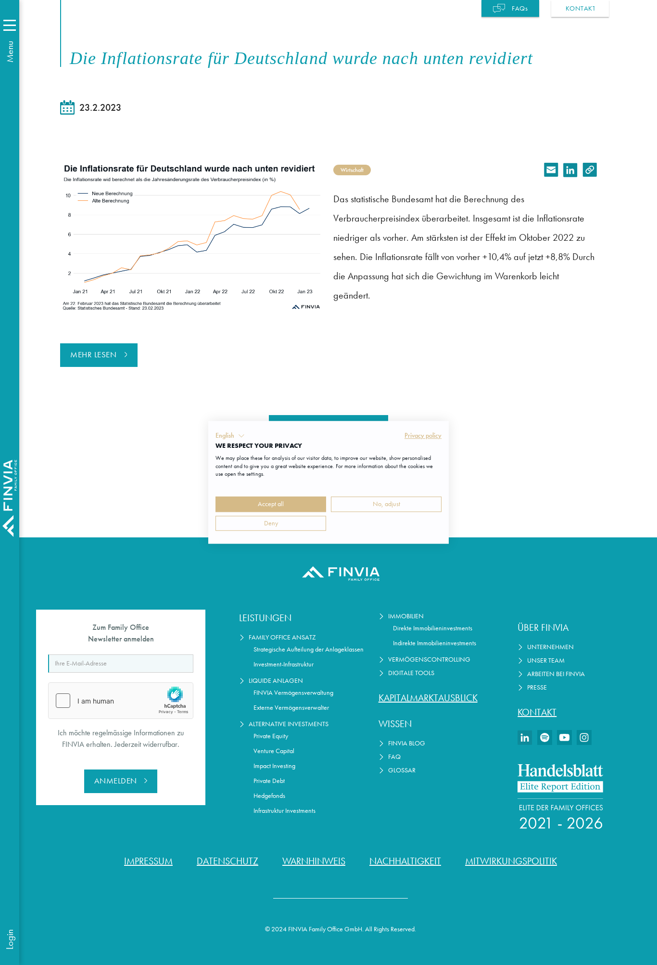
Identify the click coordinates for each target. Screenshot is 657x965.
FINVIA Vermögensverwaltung (293, 693)
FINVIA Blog (406, 743)
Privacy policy (423, 435)
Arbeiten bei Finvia (556, 674)
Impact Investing (274, 766)
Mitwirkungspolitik (511, 861)
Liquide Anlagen (276, 681)
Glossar (402, 770)
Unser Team (546, 660)
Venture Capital (273, 751)
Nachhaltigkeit (405, 861)
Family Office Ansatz (282, 637)
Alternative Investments (288, 724)
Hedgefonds (269, 796)
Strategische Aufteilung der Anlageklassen (308, 649)
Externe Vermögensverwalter (291, 708)
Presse (537, 687)
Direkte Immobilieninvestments (432, 628)
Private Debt (269, 781)
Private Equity (270, 736)
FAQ (394, 757)
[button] (230, 436)
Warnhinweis (313, 861)
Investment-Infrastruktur (283, 664)
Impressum (148, 861)
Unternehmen (550, 647)
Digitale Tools (411, 673)
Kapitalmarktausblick (428, 698)
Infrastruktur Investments (284, 811)
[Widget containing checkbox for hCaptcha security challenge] (120, 700)
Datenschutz (227, 861)
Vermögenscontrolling (429, 659)
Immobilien (406, 616)
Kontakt (537, 712)
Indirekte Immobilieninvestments (434, 643)
